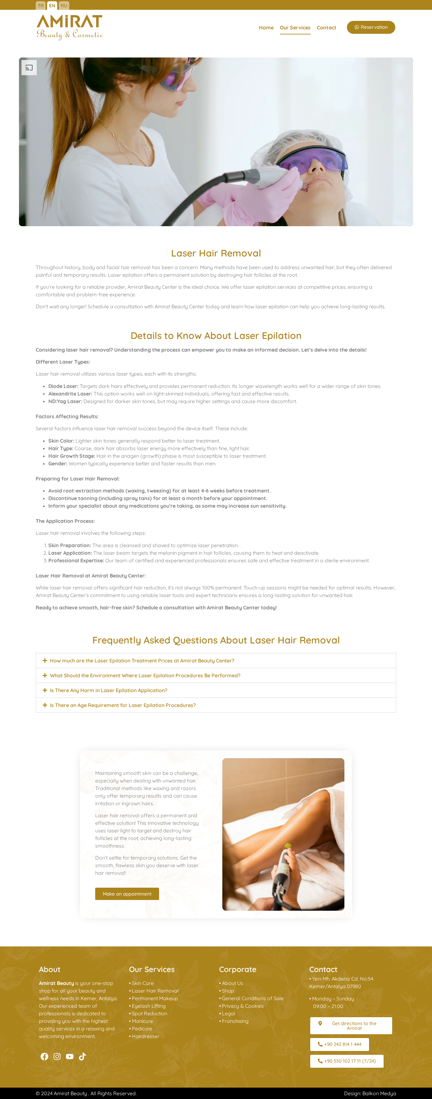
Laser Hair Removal (155, 990)
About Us (232, 983)
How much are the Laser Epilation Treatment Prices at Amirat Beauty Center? (142, 660)
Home (266, 27)
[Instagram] (57, 1056)
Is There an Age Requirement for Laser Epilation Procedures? (123, 705)
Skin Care (143, 983)
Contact (326, 27)
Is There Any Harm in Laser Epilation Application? (108, 690)
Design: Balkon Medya (370, 1093)
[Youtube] (69, 1056)
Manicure (142, 1021)
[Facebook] (44, 1056)
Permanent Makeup (155, 998)
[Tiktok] (82, 1056)
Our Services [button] (295, 27)
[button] (216, 660)
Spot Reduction (149, 1013)
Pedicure (142, 1028)
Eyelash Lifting (149, 1006)
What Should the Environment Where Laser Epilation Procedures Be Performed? (145, 675)
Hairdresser (145, 1036)
